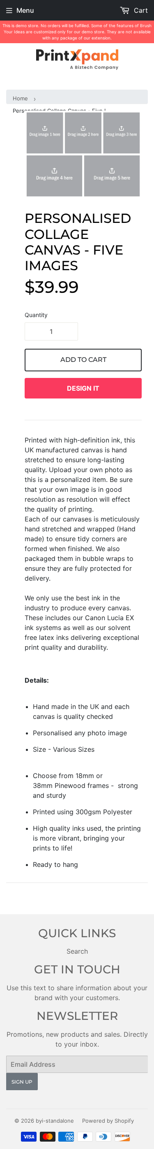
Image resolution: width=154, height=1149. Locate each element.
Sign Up (21, 1082)
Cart (140, 10)
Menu (25, 10)
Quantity (36, 314)
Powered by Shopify (108, 1120)
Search (77, 951)
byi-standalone (55, 1120)
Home (20, 98)
